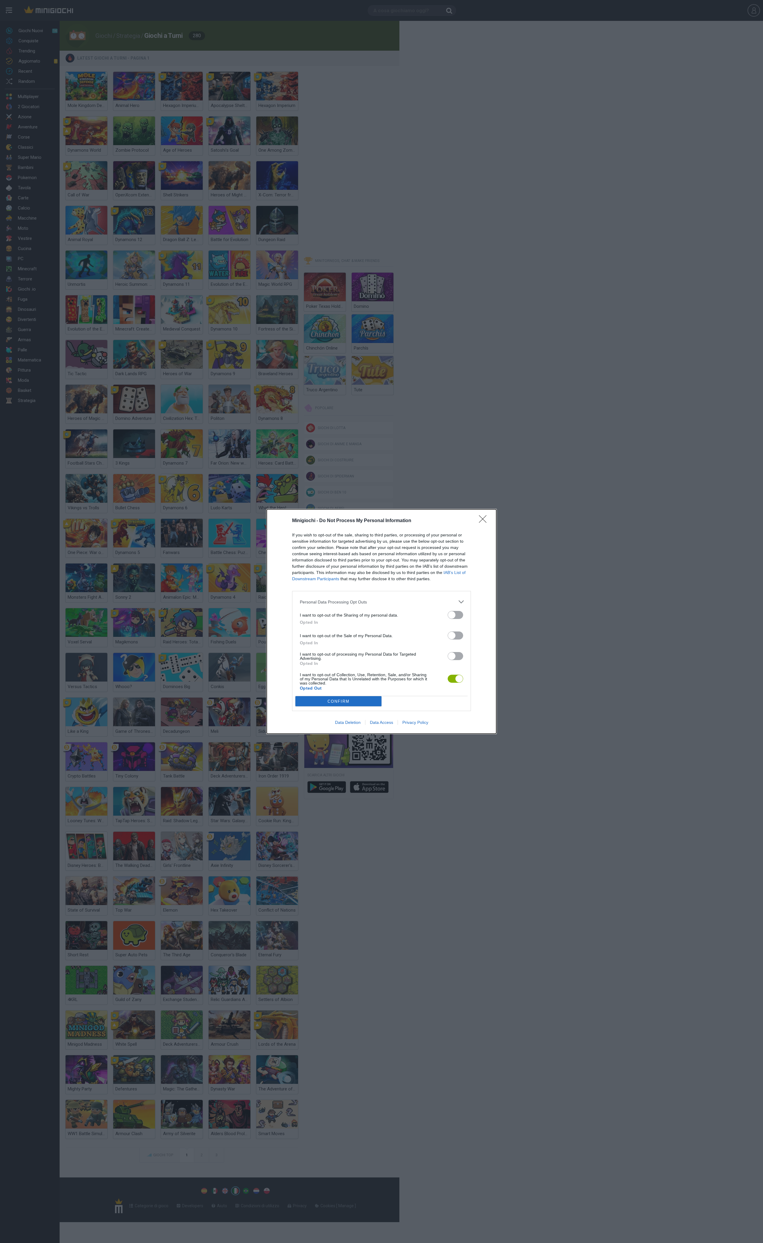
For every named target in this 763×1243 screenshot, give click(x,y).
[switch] (455, 615)
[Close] (484, 521)
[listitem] (381, 602)
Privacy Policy (415, 722)
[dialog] (381, 621)
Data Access (381, 722)
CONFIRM (339, 701)
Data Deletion (348, 722)
